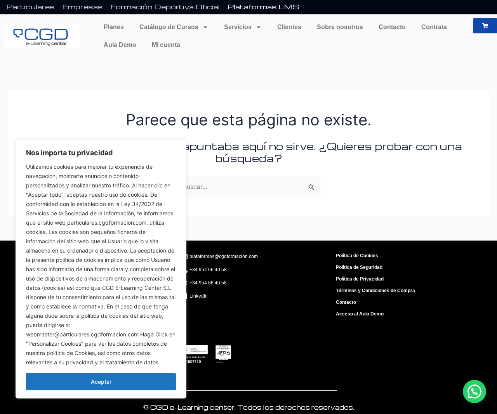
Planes (114, 27)
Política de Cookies (357, 255)
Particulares (30, 6)
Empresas (83, 6)
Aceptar (101, 381)
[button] (474, 391)
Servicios (238, 27)
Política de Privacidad (360, 279)
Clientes (289, 27)
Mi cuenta (166, 45)
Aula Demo (120, 45)
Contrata (434, 27)
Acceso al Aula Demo (360, 314)
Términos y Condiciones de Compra (375, 290)
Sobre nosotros (340, 27)
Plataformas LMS (263, 6)
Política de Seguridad (359, 267)
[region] (101, 269)
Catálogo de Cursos (168, 27)
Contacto (392, 27)
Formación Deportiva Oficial (165, 6)
